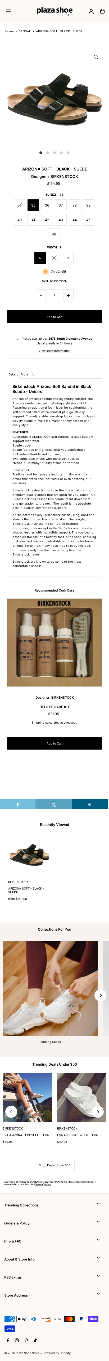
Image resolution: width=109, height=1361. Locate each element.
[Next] (100, 995)
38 (74, 205)
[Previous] (11, 1112)
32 (19, 205)
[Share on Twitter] (53, 804)
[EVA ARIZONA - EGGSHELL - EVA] (27, 1097)
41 (33, 220)
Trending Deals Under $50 (54, 1064)
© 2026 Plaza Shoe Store (21, 1353)
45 (88, 220)
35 (33, 205)
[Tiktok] (35, 1340)
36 (47, 205)
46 (54, 234)
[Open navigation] (19, 11)
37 (61, 205)
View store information (55, 351)
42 (47, 220)
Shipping (38, 722)
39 (88, 205)
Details (13, 374)
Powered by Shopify (57, 1353)
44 (74, 220)
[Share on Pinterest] (90, 804)
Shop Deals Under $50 (54, 1165)
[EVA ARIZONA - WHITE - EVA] (81, 1097)
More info (27, 374)
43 (61, 220)
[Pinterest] (26, 1340)
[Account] (91, 11)
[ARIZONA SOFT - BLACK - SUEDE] (29, 854)
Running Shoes (50, 1042)
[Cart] (102, 11)
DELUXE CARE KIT (54, 707)
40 (19, 220)
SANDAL (25, 31)
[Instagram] (17, 1340)
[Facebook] (8, 1340)
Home (9, 31)
